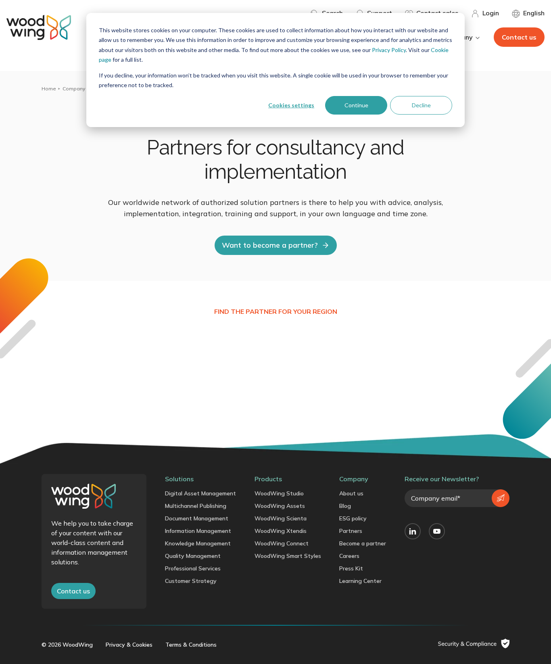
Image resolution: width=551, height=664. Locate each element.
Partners (350, 531)
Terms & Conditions (191, 644)
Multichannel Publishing (195, 505)
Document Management (196, 518)
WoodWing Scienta (281, 518)
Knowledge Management (198, 543)
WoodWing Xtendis (281, 531)
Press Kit (351, 568)
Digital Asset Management (200, 493)
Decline (421, 105)
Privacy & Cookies (129, 644)
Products (268, 479)
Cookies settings (291, 105)
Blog (345, 505)
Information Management (198, 531)
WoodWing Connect (282, 543)
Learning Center (360, 581)
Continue (356, 105)
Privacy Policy (389, 49)
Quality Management (193, 556)
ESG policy (353, 518)
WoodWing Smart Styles (288, 556)
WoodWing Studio (279, 493)
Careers (349, 556)
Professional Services (193, 568)
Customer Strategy (191, 581)
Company (74, 89)
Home (49, 89)
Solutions (179, 479)
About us (351, 493)
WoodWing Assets (280, 505)
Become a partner (362, 543)
